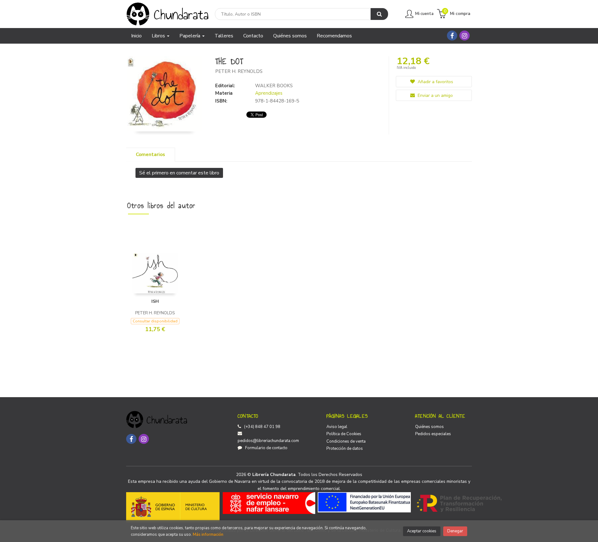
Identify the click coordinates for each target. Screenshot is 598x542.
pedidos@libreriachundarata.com (268, 441)
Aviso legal (336, 427)
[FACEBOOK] (452, 35)
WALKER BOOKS (274, 86)
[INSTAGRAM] (464, 35)
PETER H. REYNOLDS (239, 71)
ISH (155, 301)
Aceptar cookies (421, 531)
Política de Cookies (343, 434)
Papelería (190, 35)
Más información (208, 534)
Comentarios (150, 154)
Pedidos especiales (433, 434)
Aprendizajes (268, 93)
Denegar (455, 531)
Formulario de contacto (266, 448)
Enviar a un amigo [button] (434, 95)
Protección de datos (344, 448)
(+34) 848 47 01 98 (262, 427)
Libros (159, 35)
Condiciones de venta (346, 441)
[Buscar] (379, 14)
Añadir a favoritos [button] (434, 82)
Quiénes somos (429, 427)
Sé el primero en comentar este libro (179, 172)
